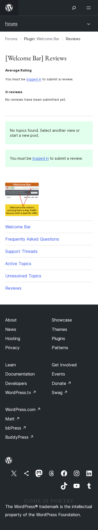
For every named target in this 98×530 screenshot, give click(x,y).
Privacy (12, 347)
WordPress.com (23, 409)
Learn (10, 364)
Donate (61, 383)
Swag (60, 392)
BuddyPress (19, 437)
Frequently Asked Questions (32, 239)
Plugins (58, 338)
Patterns (60, 347)
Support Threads (21, 251)
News (10, 329)
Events (58, 374)
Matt (12, 418)
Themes (59, 329)
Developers (16, 383)
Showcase (62, 320)
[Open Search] (74, 8)
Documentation (20, 374)
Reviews (13, 288)
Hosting (12, 338)
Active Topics (18, 263)
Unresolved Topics (23, 275)
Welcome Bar (48, 39)
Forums (11, 23)
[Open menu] (89, 8)
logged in (33, 79)
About (11, 320)
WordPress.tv (20, 392)
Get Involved (64, 364)
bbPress (15, 428)
